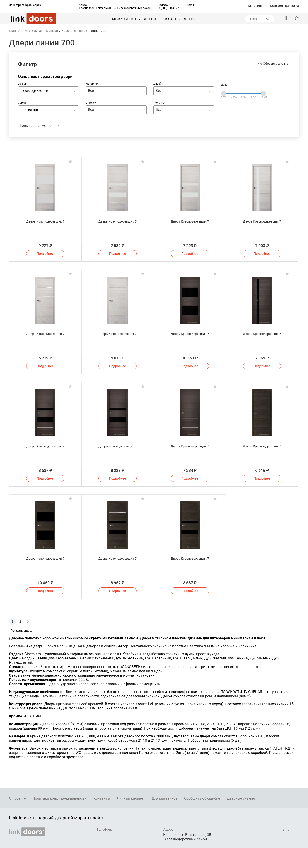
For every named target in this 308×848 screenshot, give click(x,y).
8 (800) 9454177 (169, 8)
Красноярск (33, 5)
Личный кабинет (131, 798)
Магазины (255, 5)
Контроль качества (284, 5)
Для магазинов (164, 798)
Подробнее (45, 253)
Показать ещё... (21, 630)
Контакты (101, 798)
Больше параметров (37, 125)
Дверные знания (241, 798)
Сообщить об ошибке (202, 798)
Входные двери (180, 19)
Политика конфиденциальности (59, 798)
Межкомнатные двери (134, 19)
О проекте (17, 798)
